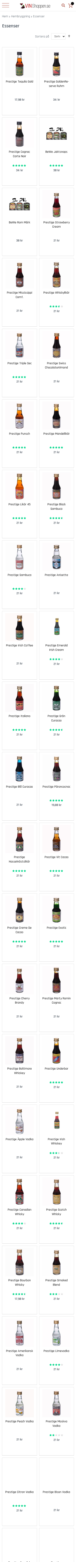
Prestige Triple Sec (19, 363)
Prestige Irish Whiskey (56, 1141)
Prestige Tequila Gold (19, 81)
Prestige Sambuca (19, 575)
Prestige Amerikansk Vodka (19, 1353)
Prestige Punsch (19, 434)
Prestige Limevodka (56, 1351)
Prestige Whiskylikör (56, 293)
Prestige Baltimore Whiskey (19, 1071)
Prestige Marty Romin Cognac (56, 1000)
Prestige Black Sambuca (56, 506)
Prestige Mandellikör (56, 434)
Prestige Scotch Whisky (56, 1212)
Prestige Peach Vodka (19, 1421)
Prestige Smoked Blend (56, 1282)
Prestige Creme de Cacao (19, 930)
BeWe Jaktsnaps (56, 152)
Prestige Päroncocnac (56, 787)
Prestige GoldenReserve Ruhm (56, 83)
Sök (63, 5)
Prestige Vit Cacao (57, 857)
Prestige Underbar (56, 1069)
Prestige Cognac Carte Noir (19, 154)
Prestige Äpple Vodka (19, 1139)
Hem (5, 16)
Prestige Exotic (56, 928)
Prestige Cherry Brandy (20, 1000)
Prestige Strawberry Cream (56, 224)
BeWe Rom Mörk (19, 222)
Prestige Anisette (56, 575)
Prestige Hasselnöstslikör (19, 859)
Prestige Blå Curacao (19, 787)
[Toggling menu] (5, 5)
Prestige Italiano (19, 716)
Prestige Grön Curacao (56, 718)
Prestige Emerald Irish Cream (56, 647)
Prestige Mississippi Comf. (19, 295)
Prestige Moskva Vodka (56, 1423)
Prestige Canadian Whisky (19, 1212)
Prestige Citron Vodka (19, 1492)
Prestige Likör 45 (20, 504)
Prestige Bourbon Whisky (19, 1282)
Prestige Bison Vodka (56, 1492)
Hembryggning (20, 16)
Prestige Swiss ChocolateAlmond (56, 365)
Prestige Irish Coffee (19, 645)
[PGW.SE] (35, 5)
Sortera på (42, 36)
